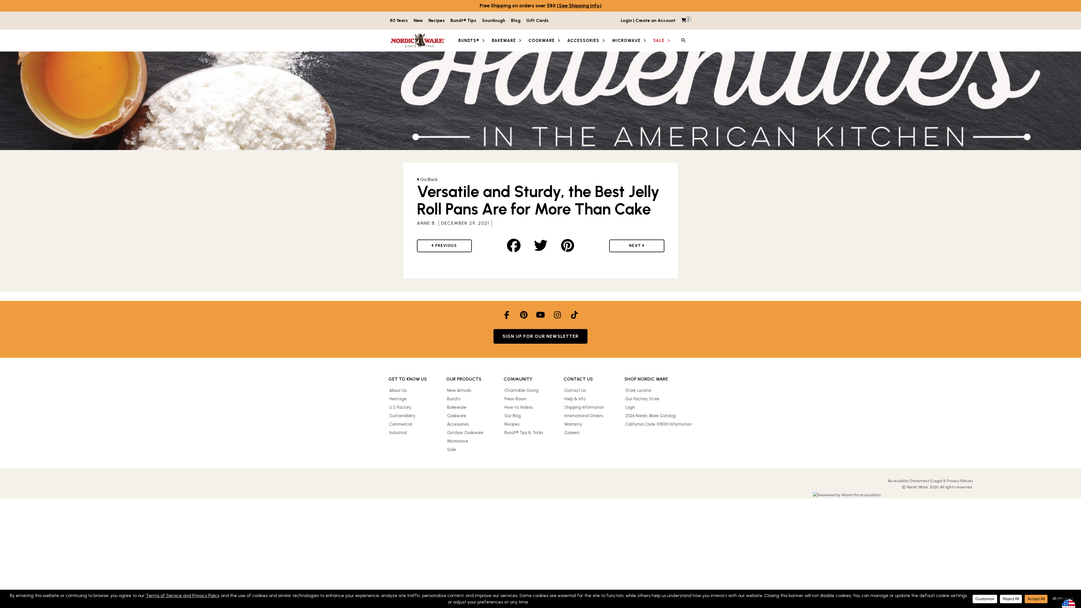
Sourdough (493, 20)
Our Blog (512, 415)
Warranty (573, 424)
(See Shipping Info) (579, 6)
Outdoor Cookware (465, 432)
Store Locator (638, 390)
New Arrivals (459, 390)
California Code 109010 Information (658, 424)
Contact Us (575, 390)
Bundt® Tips (463, 20)
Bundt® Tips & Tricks (523, 432)
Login (630, 407)
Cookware (456, 415)
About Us (398, 390)
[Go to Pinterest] (523, 315)
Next (641, 245)
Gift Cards (537, 20)
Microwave (457, 441)
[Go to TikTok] (574, 315)
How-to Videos (518, 407)
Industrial (398, 432)
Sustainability (402, 415)
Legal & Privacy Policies (953, 481)
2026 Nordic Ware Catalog (650, 415)
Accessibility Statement (909, 481)
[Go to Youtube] (540, 315)
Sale (451, 449)
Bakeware (456, 407)
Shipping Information (584, 407)
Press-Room (515, 398)
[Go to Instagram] (557, 315)
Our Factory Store (642, 398)
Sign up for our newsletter (540, 336)
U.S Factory (400, 407)
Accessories (458, 424)
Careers (571, 432)
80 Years (399, 20)
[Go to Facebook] (506, 315)
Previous (451, 245)
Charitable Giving (521, 390)
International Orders (583, 415)
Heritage (398, 398)
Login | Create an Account (648, 20)
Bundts (453, 398)
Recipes (436, 20)
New (418, 20)
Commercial (400, 424)
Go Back (428, 179)
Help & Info (575, 398)
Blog (516, 20)
